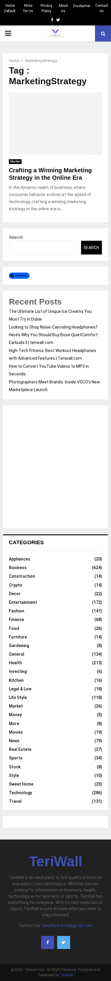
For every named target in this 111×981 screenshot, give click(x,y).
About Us (63, 8)
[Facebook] (47, 942)
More (14, 723)
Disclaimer (81, 6)
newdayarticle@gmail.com (67, 925)
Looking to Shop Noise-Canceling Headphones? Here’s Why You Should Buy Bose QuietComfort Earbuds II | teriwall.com (53, 335)
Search (16, 237)
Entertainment (23, 602)
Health (15, 662)
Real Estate (20, 749)
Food (14, 628)
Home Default (10, 8)
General (16, 654)
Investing (18, 671)
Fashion (16, 611)
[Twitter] (63, 942)
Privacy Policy (46, 8)
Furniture (18, 637)
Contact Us (101, 8)
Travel (15, 801)
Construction (22, 576)
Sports (15, 758)
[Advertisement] (55, 467)
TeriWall (55, 861)
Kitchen (16, 680)
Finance (16, 619)
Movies (16, 732)
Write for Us (28, 8)
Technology (20, 792)
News (14, 740)
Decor (15, 593)
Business (18, 567)
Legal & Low (20, 689)
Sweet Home (21, 784)
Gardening (19, 645)
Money (15, 714)
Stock (14, 767)
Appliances (19, 559)
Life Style (18, 697)
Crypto (15, 585)
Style (14, 775)
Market (15, 161)
